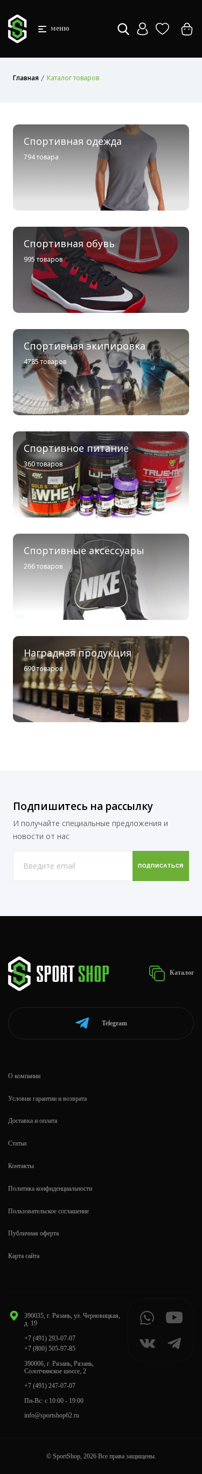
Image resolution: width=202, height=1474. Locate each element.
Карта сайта (23, 1256)
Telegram (114, 1023)
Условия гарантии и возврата (47, 1098)
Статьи (17, 1143)
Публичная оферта (33, 1233)
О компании (24, 1076)
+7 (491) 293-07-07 (49, 1338)
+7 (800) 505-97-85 (49, 1348)
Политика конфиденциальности (50, 1188)
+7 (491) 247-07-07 (49, 1385)
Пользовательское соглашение (48, 1211)
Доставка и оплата (32, 1120)
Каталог (181, 973)
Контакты (21, 1166)
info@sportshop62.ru (51, 1415)
